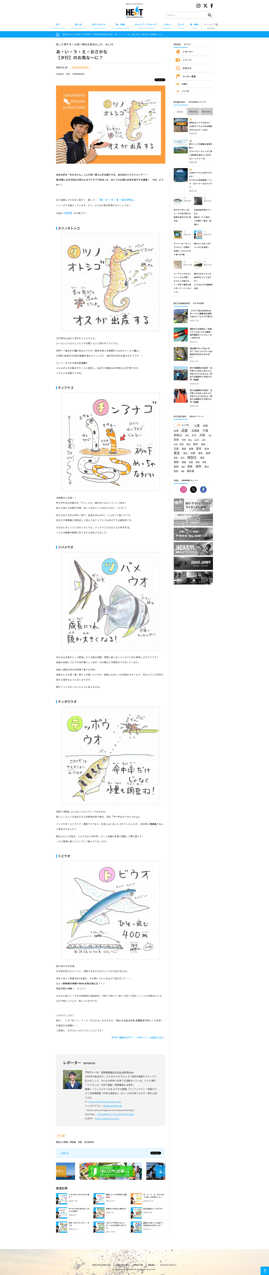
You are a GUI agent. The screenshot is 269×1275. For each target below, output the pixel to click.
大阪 (202, 434)
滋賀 (208, 453)
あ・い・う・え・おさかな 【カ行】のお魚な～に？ (153, 1195)
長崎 (176, 466)
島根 (203, 444)
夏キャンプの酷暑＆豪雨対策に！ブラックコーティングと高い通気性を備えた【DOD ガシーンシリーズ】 (200, 151)
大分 (194, 435)
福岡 (176, 461)
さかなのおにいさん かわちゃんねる (115, 1114)
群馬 (198, 462)
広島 (176, 448)
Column (60, 73)
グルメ (167, 26)
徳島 (184, 448)
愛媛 (191, 448)
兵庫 (184, 430)
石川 (182, 457)
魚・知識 (120, 26)
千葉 (205, 430)
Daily (180, 111)
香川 (207, 466)
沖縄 (193, 453)
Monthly (206, 111)
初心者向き (89, 1141)
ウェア (181, 26)
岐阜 (182, 444)
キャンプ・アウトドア (146, 26)
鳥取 (183, 471)
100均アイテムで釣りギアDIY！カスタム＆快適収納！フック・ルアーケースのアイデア (200, 180)
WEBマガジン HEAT (72, 34)
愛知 (198, 448)
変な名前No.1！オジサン (153, 1208)
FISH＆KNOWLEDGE (103, 34)
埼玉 (187, 435)
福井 (202, 457)
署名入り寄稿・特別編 (66, 1141)
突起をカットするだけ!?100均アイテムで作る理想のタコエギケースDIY (200, 126)
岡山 (188, 444)
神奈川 (191, 457)
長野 (183, 467)
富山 (190, 440)
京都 (205, 425)
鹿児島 (190, 470)
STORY (87, 34)
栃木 (185, 453)
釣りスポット (99, 26)
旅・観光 (194, 26)
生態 (80, 1141)
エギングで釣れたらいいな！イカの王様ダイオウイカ (116, 1225)
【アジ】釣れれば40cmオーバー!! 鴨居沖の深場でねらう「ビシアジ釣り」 (202, 313)
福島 (184, 462)
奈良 (210, 435)
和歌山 (178, 434)
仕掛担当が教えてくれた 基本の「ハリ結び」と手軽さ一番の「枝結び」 (202, 217)
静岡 (198, 466)
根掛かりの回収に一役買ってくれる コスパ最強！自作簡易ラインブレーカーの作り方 (201, 333)
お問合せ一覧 (138, 1265)
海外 (200, 453)
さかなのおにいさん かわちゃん (117, 1072)
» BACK (64, 1153)
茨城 (204, 462)
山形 (204, 440)
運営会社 (151, 1265)
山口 (196, 439)
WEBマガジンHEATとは (101, 1265)
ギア (58, 26)
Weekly (193, 111)
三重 (197, 425)
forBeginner (78, 73)
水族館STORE (156, 1037)
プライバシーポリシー (168, 1265)
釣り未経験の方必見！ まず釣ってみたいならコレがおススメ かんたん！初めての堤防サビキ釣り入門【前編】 (201, 396)
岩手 (195, 444)
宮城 (176, 439)
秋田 (191, 462)
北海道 (195, 430)
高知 (176, 471)
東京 (177, 452)
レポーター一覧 (122, 1265)
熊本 (176, 457)
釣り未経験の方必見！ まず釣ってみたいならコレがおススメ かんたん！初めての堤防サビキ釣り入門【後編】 (201, 373)
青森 (190, 466)
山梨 (175, 444)
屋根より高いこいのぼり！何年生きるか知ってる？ (153, 1224)
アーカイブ (210, 26)
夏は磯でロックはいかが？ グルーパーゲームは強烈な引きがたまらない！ (201, 353)
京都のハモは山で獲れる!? (116, 1208)
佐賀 (176, 430)
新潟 (207, 448)
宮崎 (184, 440)
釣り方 (78, 26)
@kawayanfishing (112, 1105)
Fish (68, 73)
